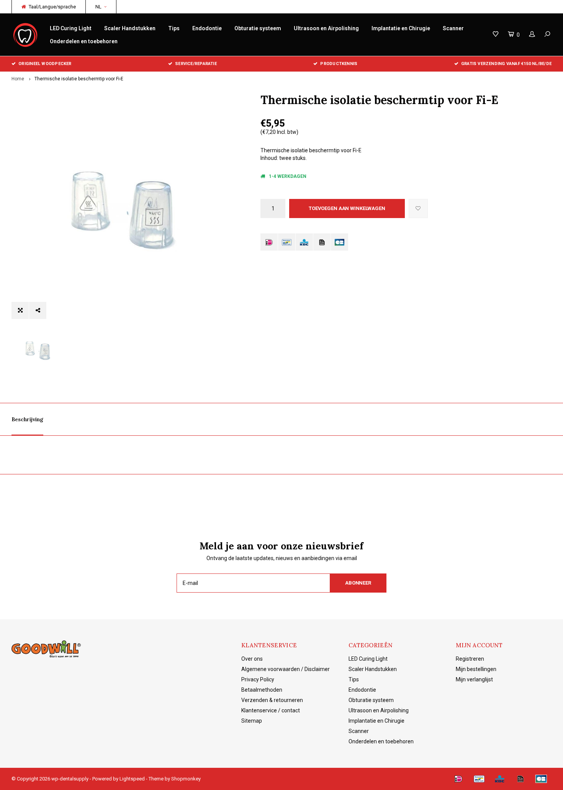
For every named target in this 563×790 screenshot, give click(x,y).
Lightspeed (132, 779)
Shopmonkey (186, 779)
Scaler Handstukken (129, 28)
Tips (174, 28)
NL (98, 7)
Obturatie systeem (257, 28)
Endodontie (207, 28)
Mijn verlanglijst (474, 679)
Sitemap (251, 721)
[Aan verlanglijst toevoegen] (418, 208)
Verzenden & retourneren (272, 700)
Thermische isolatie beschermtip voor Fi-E (78, 78)
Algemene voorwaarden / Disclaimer (285, 669)
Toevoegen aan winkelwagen (347, 208)
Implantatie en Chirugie (401, 28)
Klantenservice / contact (270, 710)
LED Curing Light (71, 28)
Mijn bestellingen (476, 669)
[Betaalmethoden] (269, 242)
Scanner (453, 28)
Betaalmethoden (261, 690)
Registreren (470, 659)
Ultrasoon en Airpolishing (326, 28)
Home (17, 78)
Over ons (252, 659)
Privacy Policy (257, 679)
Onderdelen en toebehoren (84, 41)
